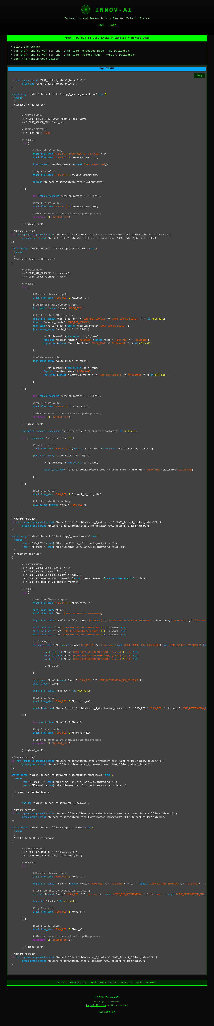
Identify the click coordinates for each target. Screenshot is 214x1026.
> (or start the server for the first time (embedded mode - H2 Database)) (70, 50)
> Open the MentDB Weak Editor (34, 58)
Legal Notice (96, 1005)
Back (101, 25)
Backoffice (107, 1012)
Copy (199, 75)
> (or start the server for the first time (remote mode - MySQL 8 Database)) (73, 54)
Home (113, 25)
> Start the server (25, 46)
